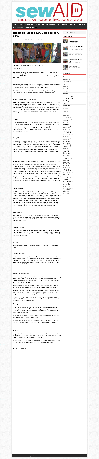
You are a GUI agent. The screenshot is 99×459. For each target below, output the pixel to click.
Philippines (65, 93)
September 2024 (67, 119)
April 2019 (65, 152)
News (20, 24)
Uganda (65, 103)
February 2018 (66, 165)
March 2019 (66, 153)
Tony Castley (31, 40)
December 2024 (67, 117)
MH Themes (33, 456)
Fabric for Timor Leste (75, 53)
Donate (72, 24)
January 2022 (66, 138)
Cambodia (65, 79)
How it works (29, 24)
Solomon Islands (67, 96)
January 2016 (66, 186)
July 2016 (65, 183)
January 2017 (66, 177)
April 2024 (65, 124)
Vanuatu (65, 108)
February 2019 (66, 155)
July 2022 (65, 136)
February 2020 (66, 143)
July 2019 (65, 150)
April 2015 (65, 191)
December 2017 (67, 169)
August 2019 (66, 148)
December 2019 (67, 146)
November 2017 (67, 171)
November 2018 (67, 158)
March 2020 (66, 141)
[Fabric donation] (65, 68)
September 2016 (67, 181)
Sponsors (65, 24)
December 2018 (67, 157)
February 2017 (66, 176)
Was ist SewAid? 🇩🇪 (31, 27)
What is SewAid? (18, 27)
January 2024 (66, 126)
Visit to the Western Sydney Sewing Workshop (76, 40)
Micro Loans (40, 24)
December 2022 (67, 131)
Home (14, 24)
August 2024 (66, 120)
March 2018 (66, 164)
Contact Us (81, 24)
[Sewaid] (49, 21)
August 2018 (66, 160)
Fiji (36, 40)
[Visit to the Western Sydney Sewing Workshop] (65, 42)
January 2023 (66, 129)
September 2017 (67, 172)
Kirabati (64, 86)
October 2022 (66, 132)
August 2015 (66, 189)
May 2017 (65, 174)
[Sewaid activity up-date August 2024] (65, 62)
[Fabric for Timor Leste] (65, 55)
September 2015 (67, 188)
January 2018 (66, 167)
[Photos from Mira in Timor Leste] (65, 49)
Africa (64, 76)
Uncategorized (66, 105)
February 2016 (66, 184)
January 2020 (66, 145)
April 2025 (65, 115)
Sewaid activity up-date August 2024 (75, 60)
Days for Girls (66, 81)
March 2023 (66, 127)
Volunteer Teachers (52, 24)
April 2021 (65, 139)
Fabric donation (73, 66)
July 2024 (65, 122)
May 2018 (65, 162)
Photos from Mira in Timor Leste (76, 47)
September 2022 (67, 134)
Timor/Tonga (66, 101)
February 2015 (66, 193)
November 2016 (67, 179)
